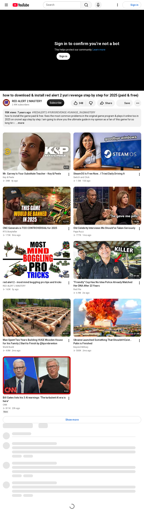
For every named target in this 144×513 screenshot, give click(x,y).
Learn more (99, 49)
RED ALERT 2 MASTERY (27, 101)
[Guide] (6, 5)
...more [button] (20, 123)
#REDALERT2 (39, 112)
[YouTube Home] (20, 5)
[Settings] (117, 5)
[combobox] (63, 5)
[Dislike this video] (91, 103)
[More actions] (137, 103)
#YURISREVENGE (57, 112)
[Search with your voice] (98, 4)
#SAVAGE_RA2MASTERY (81, 112)
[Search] (86, 4)
